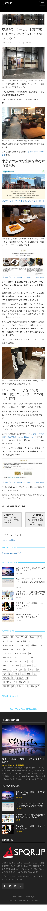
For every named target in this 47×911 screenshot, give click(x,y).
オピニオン (7, 653)
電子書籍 (6, 686)
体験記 (29, 674)
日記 (32, 686)
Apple (5, 637)
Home (8, 19)
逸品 (17, 666)
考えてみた (7, 670)
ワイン (5, 666)
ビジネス (23, 661)
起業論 (29, 666)
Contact (35, 901)
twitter (5, 649)
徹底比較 (22, 682)
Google (32, 637)
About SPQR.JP (23, 901)
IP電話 (23, 641)
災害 (20, 670)
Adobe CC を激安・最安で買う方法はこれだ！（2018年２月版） (35, 521)
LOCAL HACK (8, 645)
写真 (4, 674)
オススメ (18, 649)
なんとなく (24, 657)
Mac (21, 645)
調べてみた (7, 682)
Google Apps (8, 641)
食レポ (17, 674)
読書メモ (20, 686)
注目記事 (20, 678)
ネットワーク (8, 661)
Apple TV (19, 637)
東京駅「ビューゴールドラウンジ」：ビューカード (23, 200)
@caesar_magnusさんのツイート (15, 553)
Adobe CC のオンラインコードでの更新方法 (11, 519)
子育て (32, 670)
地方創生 (6, 678)
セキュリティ (8, 657)
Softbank (33, 645)
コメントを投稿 (8, 540)
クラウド (23, 653)
